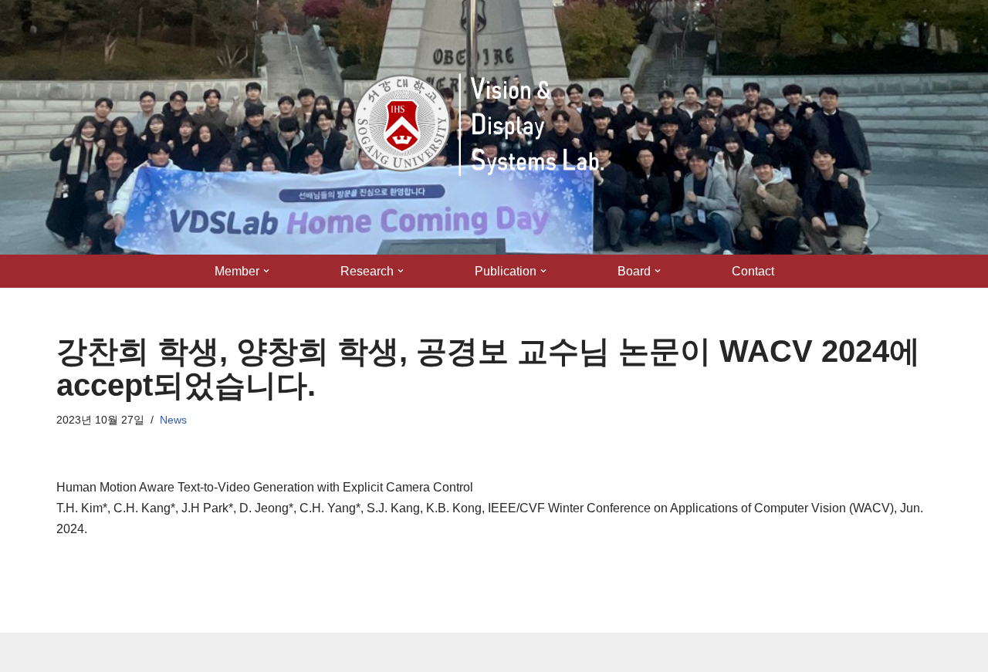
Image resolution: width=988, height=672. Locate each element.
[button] (266, 271)
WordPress (194, 652)
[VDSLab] (485, 127)
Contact (753, 271)
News (173, 420)
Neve (71, 652)
